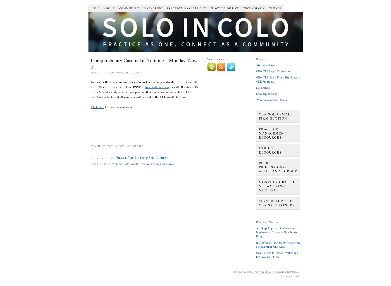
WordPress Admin (290, 276)
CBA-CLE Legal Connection (273, 71)
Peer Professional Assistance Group (278, 167)
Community (129, 8)
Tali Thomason (104, 72)
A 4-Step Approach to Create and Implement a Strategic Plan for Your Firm (277, 232)
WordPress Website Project (272, 100)
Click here (97, 107)
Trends (275, 8)
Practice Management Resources (272, 133)
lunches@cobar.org (157, 87)
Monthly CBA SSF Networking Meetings (277, 186)
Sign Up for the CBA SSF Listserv (277, 203)
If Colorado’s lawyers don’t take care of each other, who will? (278, 244)
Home (95, 8)
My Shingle (263, 88)
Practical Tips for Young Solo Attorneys (142, 157)
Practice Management (186, 8)
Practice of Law (224, 8)
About (109, 8)
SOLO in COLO (195, 32)
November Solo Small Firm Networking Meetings (141, 164)
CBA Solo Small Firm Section (276, 116)
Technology (254, 8)
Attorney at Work (266, 65)
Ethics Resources (270, 150)
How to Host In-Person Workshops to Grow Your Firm (277, 255)
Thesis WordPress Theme (267, 272)
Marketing (153, 8)
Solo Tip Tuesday (267, 94)
